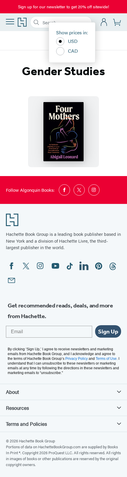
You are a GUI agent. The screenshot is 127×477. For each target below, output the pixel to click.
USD (73, 41)
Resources (17, 407)
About (12, 391)
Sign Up (108, 331)
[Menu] (10, 21)
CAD (73, 50)
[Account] (104, 22)
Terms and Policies (26, 423)
